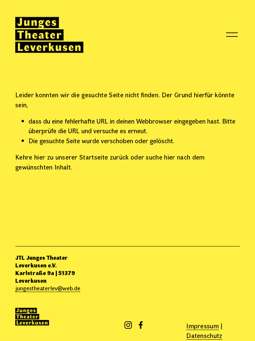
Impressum (202, 325)
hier (39, 157)
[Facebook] (141, 325)
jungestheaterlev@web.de (47, 288)
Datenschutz (204, 335)
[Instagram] (128, 325)
